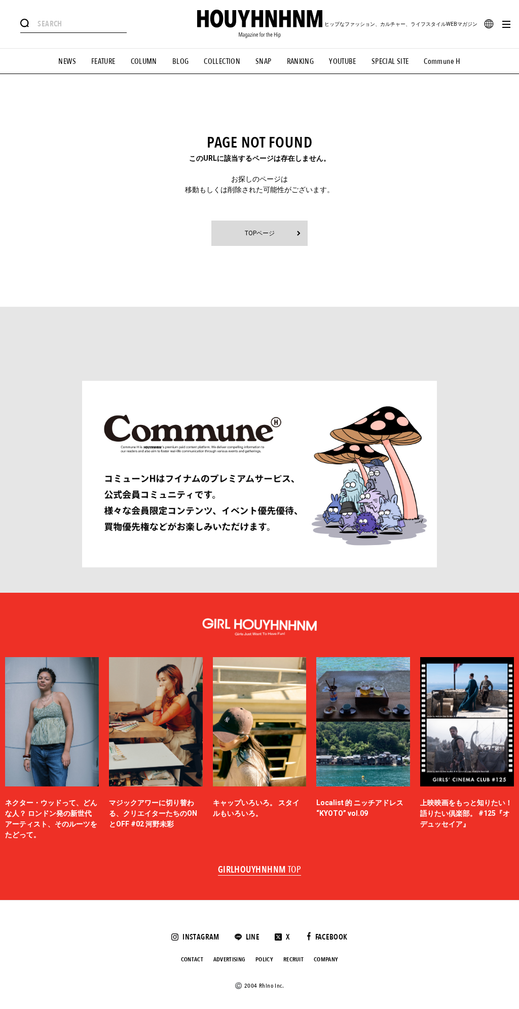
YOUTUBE (342, 61)
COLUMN (144, 61)
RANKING (300, 61)
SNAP (263, 61)
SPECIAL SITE (390, 61)
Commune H (442, 61)
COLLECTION (222, 61)
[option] (52, 748)
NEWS (67, 61)
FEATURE (103, 61)
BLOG (180, 61)
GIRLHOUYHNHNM (260, 870)
